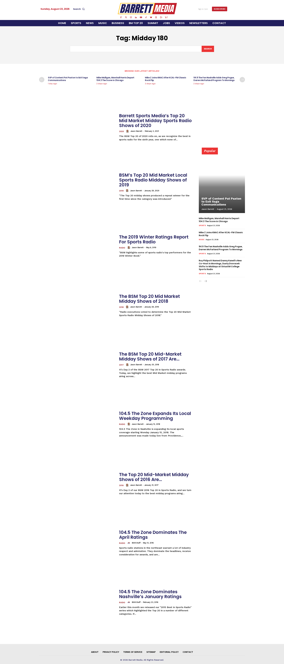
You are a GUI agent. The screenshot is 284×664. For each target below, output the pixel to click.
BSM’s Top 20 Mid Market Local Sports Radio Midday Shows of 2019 (153, 180)
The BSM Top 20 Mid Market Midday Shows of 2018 (149, 298)
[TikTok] (146, 17)
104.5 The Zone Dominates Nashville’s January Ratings (150, 594)
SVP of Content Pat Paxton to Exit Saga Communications (68, 79)
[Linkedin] (136, 17)
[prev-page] (41, 79)
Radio (122, 248)
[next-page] (242, 79)
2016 (121, 485)
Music (201, 240)
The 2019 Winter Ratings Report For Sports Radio (153, 239)
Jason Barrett (136, 131)
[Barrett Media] (147, 8)
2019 (121, 191)
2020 (121, 131)
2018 (121, 307)
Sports (202, 225)
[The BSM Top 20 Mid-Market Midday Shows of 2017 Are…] (77, 365)
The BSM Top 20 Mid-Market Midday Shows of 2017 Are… (150, 356)
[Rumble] (161, 17)
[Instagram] (131, 17)
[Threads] (156, 17)
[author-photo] (128, 131)
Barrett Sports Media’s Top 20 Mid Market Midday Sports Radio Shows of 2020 (155, 121)
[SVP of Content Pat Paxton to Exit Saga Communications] (222, 182)
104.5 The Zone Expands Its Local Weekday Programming (155, 415)
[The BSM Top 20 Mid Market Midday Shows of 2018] (77, 305)
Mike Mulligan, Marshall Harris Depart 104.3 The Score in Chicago (115, 79)
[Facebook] (121, 17)
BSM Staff (136, 543)
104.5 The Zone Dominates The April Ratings (153, 534)
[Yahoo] (166, 17)
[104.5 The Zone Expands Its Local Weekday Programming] (77, 424)
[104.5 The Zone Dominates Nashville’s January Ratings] (77, 602)
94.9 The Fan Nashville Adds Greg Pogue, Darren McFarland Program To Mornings (213, 79)
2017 (121, 365)
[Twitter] (126, 17)
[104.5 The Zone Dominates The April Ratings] (77, 543)
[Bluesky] (151, 17)
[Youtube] (141, 17)
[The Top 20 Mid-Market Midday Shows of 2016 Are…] (77, 483)
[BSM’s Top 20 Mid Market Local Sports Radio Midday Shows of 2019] (77, 186)
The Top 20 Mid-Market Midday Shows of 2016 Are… (154, 477)
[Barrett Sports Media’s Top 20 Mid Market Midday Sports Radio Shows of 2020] (77, 127)
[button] (79, 9)
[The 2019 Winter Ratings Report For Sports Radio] (77, 246)
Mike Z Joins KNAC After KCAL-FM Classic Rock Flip (165, 79)
